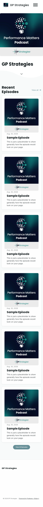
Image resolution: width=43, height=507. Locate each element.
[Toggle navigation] (35, 5)
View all (35, 90)
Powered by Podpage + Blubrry (29, 498)
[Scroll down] (21, 74)
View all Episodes (22, 447)
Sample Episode (18, 138)
